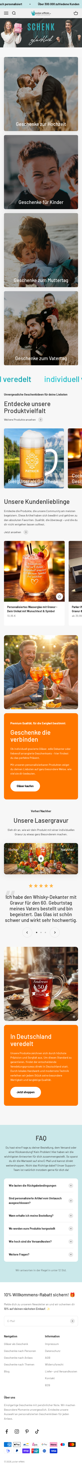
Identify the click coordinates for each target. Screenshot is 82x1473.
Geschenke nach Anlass (18, 1357)
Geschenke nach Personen (20, 1351)
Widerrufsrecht (54, 1364)
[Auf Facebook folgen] (6, 1431)
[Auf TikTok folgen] (37, 1431)
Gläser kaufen (25, 786)
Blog (6, 1371)
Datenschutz (52, 1351)
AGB (47, 1357)
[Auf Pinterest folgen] (27, 1431)
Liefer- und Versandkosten (61, 1371)
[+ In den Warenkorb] (59, 596)
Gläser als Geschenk (16, 1344)
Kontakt (50, 1378)
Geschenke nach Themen (19, 1364)
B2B (47, 1385)
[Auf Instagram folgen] (17, 1431)
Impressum (52, 1344)
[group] (41, 32)
